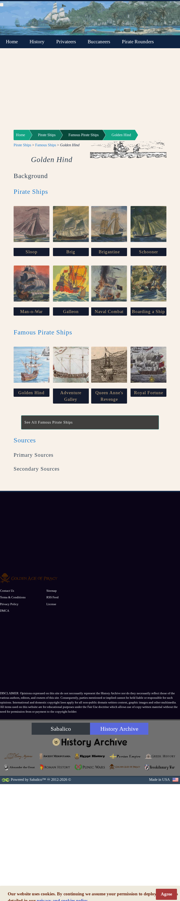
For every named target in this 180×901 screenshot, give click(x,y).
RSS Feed (52, 597)
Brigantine (109, 251)
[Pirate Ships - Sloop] (31, 224)
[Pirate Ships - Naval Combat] (109, 284)
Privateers (66, 41)
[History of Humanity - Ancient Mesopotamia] (55, 756)
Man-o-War (31, 311)
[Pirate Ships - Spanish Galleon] (71, 284)
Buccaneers (99, 41)
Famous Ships (45, 145)
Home (12, 41)
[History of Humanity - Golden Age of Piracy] (125, 767)
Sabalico (61, 729)
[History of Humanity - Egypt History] (90, 756)
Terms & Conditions (13, 597)
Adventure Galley (70, 396)
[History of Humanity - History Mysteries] (20, 756)
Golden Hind (121, 135)
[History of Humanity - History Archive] (90, 742)
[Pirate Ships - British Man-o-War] (31, 284)
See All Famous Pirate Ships (48, 422)
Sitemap (51, 590)
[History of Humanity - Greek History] (160, 756)
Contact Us (7, 590)
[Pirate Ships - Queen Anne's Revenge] (109, 365)
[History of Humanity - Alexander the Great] (20, 767)
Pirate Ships (47, 135)
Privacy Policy (9, 604)
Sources (25, 440)
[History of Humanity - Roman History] (55, 767)
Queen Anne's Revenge (109, 396)
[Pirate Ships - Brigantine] (109, 224)
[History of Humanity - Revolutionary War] (160, 767)
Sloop (32, 251)
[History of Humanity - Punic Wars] (90, 767)
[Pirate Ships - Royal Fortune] (148, 365)
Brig (70, 251)
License (51, 604)
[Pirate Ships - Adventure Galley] (71, 365)
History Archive (119, 729)
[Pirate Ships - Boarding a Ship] (148, 284)
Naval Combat (109, 311)
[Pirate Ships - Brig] (71, 224)
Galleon (71, 311)
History (37, 41)
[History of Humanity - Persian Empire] (125, 756)
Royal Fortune (148, 392)
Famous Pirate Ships (83, 135)
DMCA (4, 610)
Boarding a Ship (148, 311)
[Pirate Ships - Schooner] (148, 224)
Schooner (148, 251)
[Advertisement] (90, 92)
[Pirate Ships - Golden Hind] (31, 365)
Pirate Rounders (138, 41)
